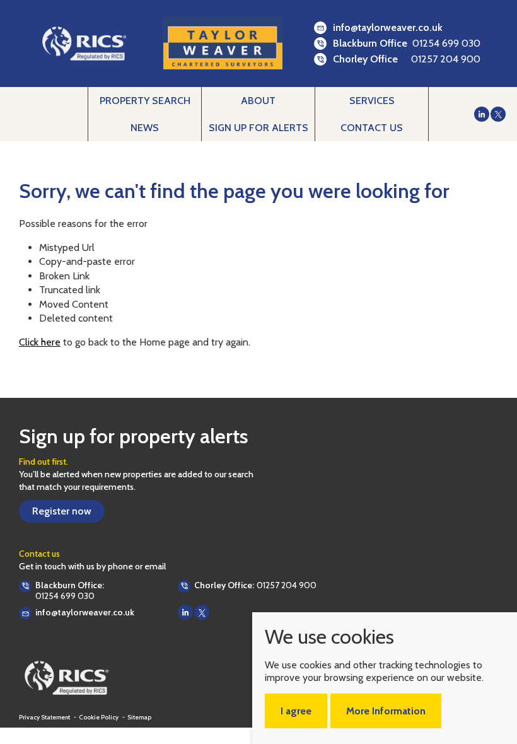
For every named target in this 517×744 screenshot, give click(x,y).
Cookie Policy (99, 717)
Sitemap (139, 717)
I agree (296, 711)
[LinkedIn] (481, 114)
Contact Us (371, 128)
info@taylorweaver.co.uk (388, 27)
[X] (498, 114)
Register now (61, 511)
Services (372, 101)
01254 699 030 (446, 43)
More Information (386, 711)
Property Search (145, 101)
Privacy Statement (45, 717)
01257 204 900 (445, 59)
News (145, 128)
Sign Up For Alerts (258, 128)
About (258, 101)
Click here (40, 342)
